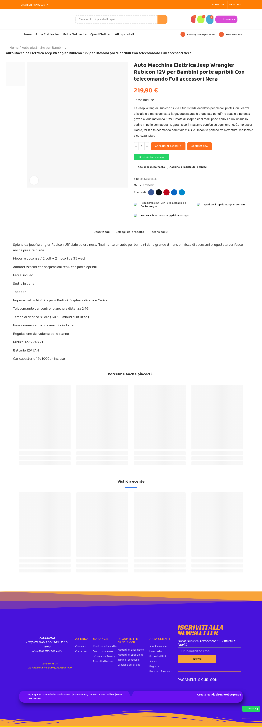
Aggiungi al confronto (151, 167)
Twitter (159, 192)
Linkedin (174, 192)
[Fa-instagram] (206, 5)
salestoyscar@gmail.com (201, 34)
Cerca (162, 19)
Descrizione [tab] (102, 232)
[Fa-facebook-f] (200, 5)
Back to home (248, 50)
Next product (253, 50)
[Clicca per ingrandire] (34, 180)
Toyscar (148, 185)
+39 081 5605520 (234, 34)
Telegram (182, 192)
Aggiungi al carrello (168, 146)
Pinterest (166, 192)
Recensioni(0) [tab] (159, 232)
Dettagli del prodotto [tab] (129, 232)
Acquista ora (199, 146)
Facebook (151, 192)
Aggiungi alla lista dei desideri (188, 167)
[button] (218, 5)
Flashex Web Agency (226, 694)
